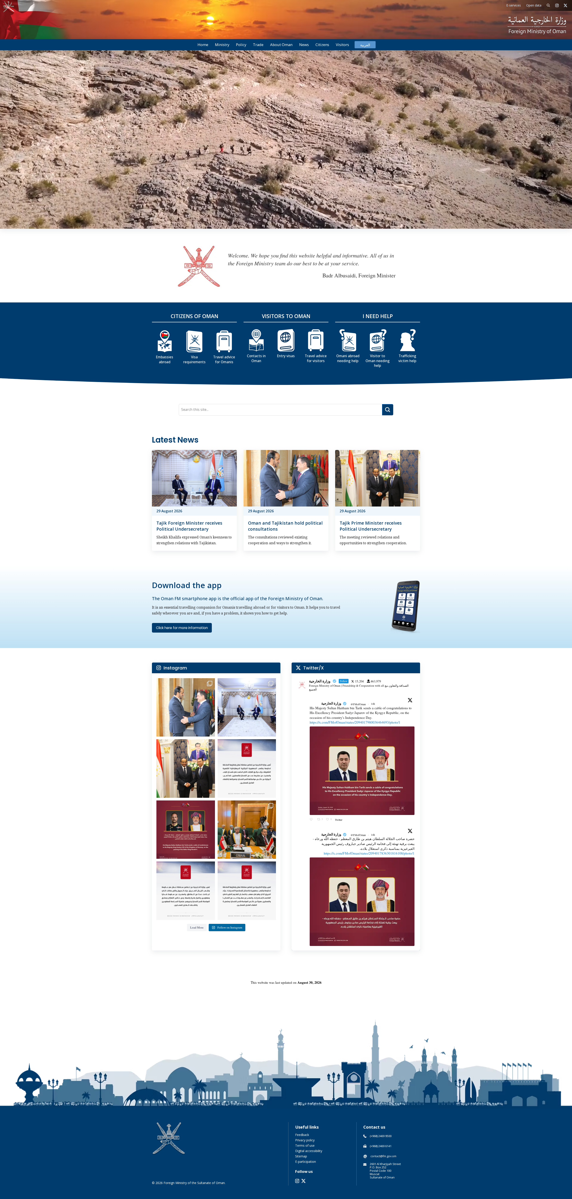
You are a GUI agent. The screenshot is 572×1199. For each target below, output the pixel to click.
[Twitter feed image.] (362, 770)
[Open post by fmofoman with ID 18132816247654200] (247, 768)
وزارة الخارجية (331, 703)
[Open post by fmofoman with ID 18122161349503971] (185, 829)
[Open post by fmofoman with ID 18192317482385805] (185, 707)
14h (373, 703)
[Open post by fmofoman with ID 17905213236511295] (185, 890)
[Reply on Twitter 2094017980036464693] (312, 819)
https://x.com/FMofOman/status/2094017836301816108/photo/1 (369, 853)
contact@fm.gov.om (383, 1156)
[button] (548, 5)
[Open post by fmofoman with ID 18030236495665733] (247, 707)
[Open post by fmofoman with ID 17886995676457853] (185, 768)
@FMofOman (358, 704)
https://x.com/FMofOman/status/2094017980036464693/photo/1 (355, 722)
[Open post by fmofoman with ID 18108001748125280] (247, 890)
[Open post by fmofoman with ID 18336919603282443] (247, 829)
